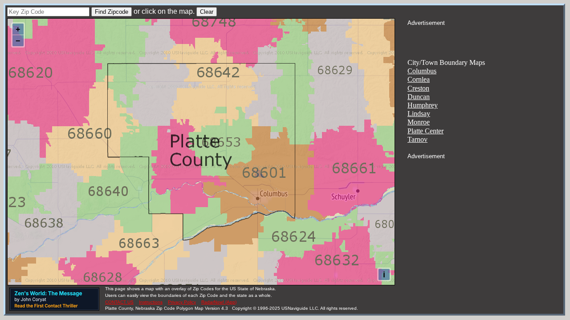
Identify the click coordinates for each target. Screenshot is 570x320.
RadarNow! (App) (218, 302)
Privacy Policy (182, 302)
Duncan (418, 96)
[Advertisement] (485, 38)
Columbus (421, 71)
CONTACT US (119, 302)
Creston (418, 88)
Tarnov (417, 139)
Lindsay (418, 113)
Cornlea (418, 79)
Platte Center (425, 131)
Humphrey (422, 105)
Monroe (418, 122)
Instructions (151, 302)
